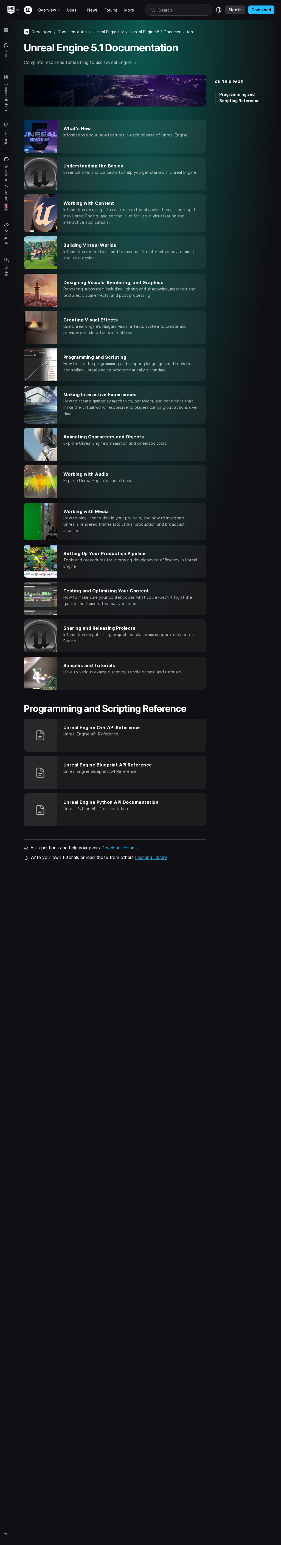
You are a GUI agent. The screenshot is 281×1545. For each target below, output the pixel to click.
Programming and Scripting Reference (239, 97)
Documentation (72, 31)
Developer (42, 31)
